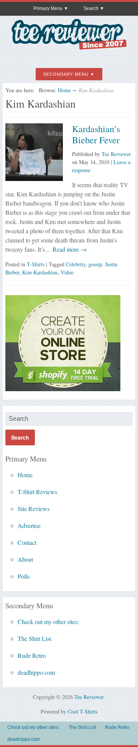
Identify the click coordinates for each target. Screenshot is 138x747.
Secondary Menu (66, 74)
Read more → (69, 249)
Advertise (29, 525)
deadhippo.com (36, 672)
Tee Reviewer (116, 154)
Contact (27, 542)
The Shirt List (34, 638)
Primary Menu (47, 8)
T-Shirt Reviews (37, 492)
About (25, 559)
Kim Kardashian (40, 272)
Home (64, 90)
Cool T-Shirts (82, 711)
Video (67, 272)
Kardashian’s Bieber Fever (96, 134)
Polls (24, 576)
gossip (95, 264)
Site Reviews (33, 509)
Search (91, 8)
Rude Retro (32, 655)
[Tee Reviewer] (69, 47)
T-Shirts (35, 264)
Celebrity (75, 264)
